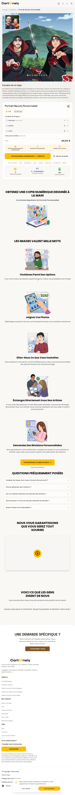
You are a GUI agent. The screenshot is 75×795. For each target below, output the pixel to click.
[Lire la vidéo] (37, 553)
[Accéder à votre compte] (67, 3)
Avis (3, 707)
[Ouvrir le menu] (71, 3)
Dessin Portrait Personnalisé (11, 695)
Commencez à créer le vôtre (36, 462)
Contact (4, 732)
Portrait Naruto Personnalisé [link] (29, 10)
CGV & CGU (6, 775)
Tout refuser (25, 789)
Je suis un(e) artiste (8, 736)
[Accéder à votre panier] (63, 3)
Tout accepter (49, 789)
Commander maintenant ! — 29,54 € (27, 156)
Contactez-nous (37, 649)
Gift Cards (5, 717)
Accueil (4, 10)
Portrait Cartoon (7, 685)
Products (13, 10)
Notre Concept (7, 703)
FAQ (3, 729)
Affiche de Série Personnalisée (12, 692)
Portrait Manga (7, 681)
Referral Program (7, 721)
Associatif (5, 714)
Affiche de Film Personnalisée (12, 688)
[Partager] (68, 106)
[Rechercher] (59, 3)
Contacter (13, 749)
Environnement (7, 710)
